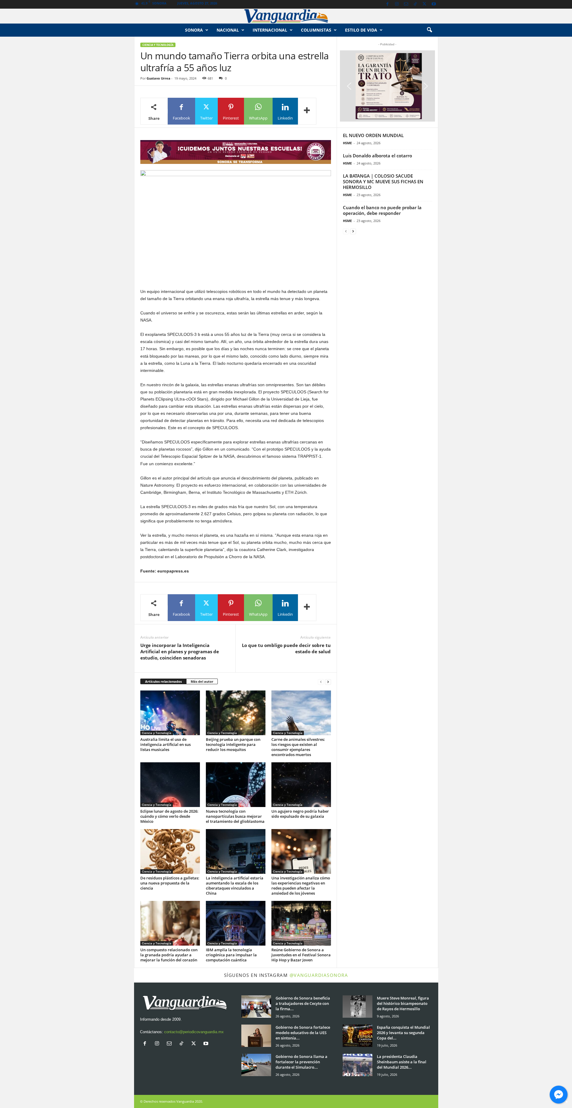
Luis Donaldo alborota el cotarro (377, 156)
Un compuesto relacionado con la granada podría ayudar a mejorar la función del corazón (169, 955)
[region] (235, 152)
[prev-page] (321, 682)
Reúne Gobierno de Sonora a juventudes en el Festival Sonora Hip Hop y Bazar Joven (301, 955)
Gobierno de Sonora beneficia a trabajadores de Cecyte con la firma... (303, 1003)
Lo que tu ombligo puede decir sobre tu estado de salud (286, 648)
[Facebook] (387, 4)
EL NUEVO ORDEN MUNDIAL (373, 135)
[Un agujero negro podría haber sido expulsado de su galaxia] (301, 784)
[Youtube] (433, 4)
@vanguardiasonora (319, 975)
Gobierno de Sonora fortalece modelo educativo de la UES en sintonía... (303, 1033)
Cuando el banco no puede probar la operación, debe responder (382, 210)
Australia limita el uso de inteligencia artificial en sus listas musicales (165, 744)
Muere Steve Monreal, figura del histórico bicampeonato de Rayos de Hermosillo (403, 1003)
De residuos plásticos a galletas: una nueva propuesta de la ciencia (169, 883)
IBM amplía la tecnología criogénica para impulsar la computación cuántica (231, 955)
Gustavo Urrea (158, 78)
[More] (307, 111)
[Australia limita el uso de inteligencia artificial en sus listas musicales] (170, 712)
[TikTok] (415, 4)
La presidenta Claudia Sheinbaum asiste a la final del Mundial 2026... (401, 1062)
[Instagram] (396, 4)
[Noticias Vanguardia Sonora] (286, 16)
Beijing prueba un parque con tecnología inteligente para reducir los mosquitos (233, 744)
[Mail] (406, 4)
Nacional (228, 30)
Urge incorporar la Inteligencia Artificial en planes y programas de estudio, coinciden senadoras (179, 651)
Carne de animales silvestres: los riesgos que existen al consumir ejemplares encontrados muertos (298, 747)
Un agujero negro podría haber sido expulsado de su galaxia (300, 814)
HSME (347, 143)
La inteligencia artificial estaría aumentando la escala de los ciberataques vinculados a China (234, 885)
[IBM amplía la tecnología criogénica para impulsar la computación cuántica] (235, 923)
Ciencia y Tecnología (157, 45)
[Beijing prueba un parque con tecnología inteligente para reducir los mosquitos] (235, 712)
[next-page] (328, 682)
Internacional (270, 30)
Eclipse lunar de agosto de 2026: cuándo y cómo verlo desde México (169, 816)
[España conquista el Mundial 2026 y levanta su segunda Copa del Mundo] (357, 1036)
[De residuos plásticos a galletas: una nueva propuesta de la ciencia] (170, 851)
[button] (429, 30)
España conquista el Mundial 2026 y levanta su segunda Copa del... (403, 1033)
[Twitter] (424, 4)
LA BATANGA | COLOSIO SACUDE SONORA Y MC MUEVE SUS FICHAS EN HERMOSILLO (383, 181)
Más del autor (202, 681)
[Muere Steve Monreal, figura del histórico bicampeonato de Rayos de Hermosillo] (357, 1006)
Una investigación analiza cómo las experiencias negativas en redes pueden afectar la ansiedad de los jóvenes (300, 885)
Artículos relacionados (163, 681)
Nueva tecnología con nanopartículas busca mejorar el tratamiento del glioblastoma (235, 816)
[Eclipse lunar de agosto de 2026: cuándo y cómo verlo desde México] (170, 784)
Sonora (194, 30)
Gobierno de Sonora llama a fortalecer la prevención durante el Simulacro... (301, 1062)
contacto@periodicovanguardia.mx (194, 1032)
